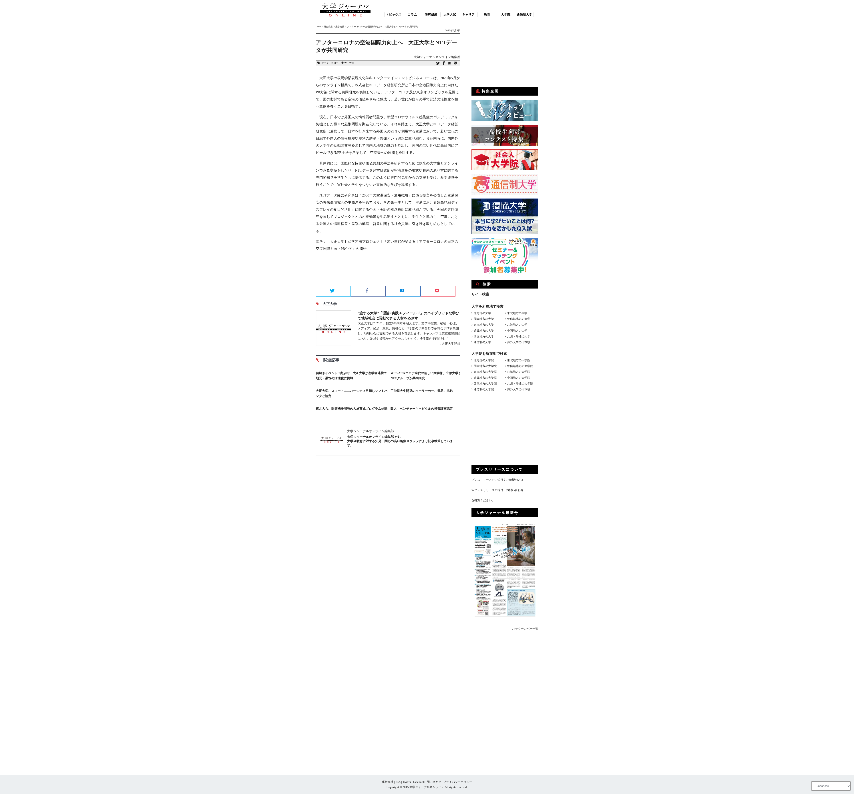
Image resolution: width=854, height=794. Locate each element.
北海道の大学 (482, 313)
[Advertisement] (388, 270)
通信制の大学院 (484, 389)
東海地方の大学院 (485, 371)
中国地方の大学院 (518, 377)
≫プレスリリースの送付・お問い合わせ (497, 490)
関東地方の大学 (484, 319)
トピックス (393, 14)
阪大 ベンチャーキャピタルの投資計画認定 (422, 408)
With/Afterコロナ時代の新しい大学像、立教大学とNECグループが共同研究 (426, 375)
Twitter (407, 782)
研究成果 (431, 14)
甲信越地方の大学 (518, 319)
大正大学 (349, 63)
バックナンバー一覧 (525, 628)
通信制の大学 (482, 342)
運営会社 (387, 782)
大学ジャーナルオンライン (426, 787)
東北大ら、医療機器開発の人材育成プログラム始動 (351, 408)
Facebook (419, 782)
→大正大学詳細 (449, 343)
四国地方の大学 (484, 336)
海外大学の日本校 (518, 342)
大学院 (505, 14)
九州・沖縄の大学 (518, 336)
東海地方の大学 (484, 324)
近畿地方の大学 (484, 330)
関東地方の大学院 (485, 366)
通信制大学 (524, 14)
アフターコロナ (329, 63)
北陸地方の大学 (517, 324)
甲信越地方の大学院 (520, 366)
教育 (487, 14)
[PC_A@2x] (504, 272)
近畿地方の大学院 (485, 377)
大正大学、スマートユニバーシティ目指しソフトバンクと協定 (351, 393)
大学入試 (449, 14)
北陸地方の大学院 (518, 371)
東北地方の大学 (517, 313)
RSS (398, 782)
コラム (412, 14)
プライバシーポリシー (457, 782)
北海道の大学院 (484, 360)
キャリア (468, 14)
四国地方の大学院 (485, 383)
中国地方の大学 (517, 330)
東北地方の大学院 (518, 360)
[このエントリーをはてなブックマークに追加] (449, 63)
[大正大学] (333, 329)
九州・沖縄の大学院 (520, 383)
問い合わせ (434, 782)
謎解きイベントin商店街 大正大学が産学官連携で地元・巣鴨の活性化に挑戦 (351, 375)
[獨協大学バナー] (504, 233)
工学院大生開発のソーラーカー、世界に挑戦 (422, 391)
